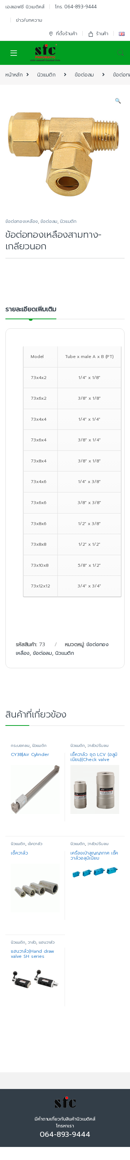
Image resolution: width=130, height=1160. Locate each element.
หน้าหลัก (14, 75)
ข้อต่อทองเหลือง (21, 221)
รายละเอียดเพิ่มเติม (30, 310)
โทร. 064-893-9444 (76, 6)
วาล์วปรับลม (98, 746)
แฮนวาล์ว (47, 942)
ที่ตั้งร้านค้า (66, 33)
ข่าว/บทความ (29, 20)
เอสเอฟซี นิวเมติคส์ (24, 6)
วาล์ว (32, 942)
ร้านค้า (102, 33)
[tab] (30, 312)
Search (121, 53)
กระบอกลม (20, 746)
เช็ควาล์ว (35, 844)
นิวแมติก (46, 75)
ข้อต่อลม (84, 75)
